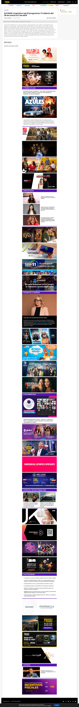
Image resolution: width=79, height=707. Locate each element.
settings (49, 705)
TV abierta (70, 11)
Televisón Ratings (63, 11)
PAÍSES (57, 5)
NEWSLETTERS (53, 1)
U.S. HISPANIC (51, 5)
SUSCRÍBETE (69, 1)
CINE (33, 5)
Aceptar (56, 705)
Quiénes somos (6, 701)
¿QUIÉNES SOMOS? (61, 1)
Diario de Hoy (7, 42)
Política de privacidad (16, 701)
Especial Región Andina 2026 (30, 1)
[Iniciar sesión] (75, 2)
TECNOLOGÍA (27, 5)
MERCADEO (19, 5)
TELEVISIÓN (11, 5)
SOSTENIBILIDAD (43, 5)
